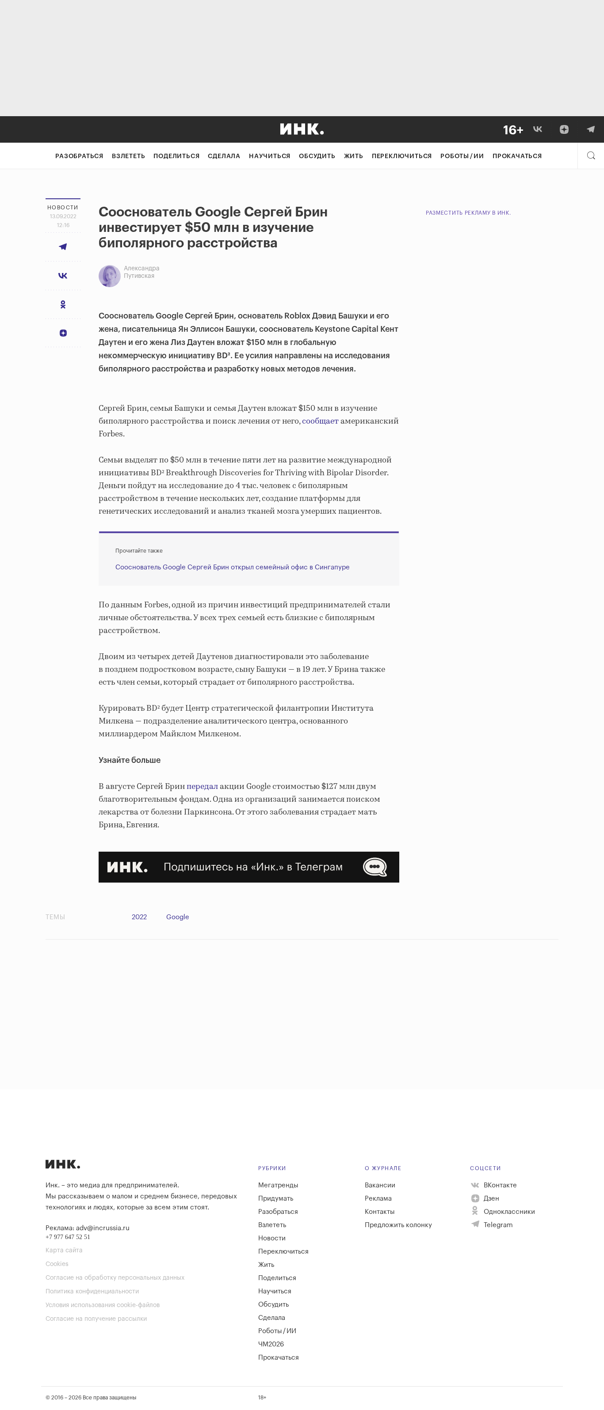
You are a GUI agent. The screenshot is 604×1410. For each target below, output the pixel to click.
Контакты (380, 1212)
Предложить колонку (398, 1225)
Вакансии (380, 1185)
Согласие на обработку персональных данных (115, 1278)
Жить (353, 156)
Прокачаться (517, 156)
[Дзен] (564, 129)
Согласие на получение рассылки (96, 1319)
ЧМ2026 (271, 1344)
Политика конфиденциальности (92, 1292)
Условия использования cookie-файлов (103, 1305)
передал (201, 786)
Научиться (270, 156)
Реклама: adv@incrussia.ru (88, 1228)
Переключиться (402, 156)
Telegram (497, 1225)
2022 (139, 917)
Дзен (490, 1198)
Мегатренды (278, 1185)
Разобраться (79, 156)
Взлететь (128, 156)
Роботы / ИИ (462, 156)
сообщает (319, 421)
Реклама (378, 1198)
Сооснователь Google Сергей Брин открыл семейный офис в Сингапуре (232, 567)
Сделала (224, 156)
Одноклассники (508, 1212)
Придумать (275, 1198)
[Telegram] (590, 129)
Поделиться (176, 156)
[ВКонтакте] (537, 129)
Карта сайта (64, 1250)
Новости (272, 1238)
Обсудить (317, 156)
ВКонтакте (499, 1185)
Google (177, 917)
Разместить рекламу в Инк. (468, 213)
